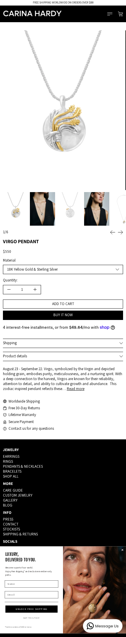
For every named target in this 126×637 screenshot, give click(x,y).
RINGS (8, 461)
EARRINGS (11, 456)
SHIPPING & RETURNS (20, 534)
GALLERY (10, 500)
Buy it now (63, 314)
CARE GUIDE (13, 490)
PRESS (8, 519)
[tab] (15, 209)
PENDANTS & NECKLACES (23, 466)
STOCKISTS (11, 529)
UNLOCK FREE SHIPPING (31, 609)
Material (9, 260)
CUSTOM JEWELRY (18, 495)
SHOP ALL (10, 476)
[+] (35, 289)
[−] (9, 289)
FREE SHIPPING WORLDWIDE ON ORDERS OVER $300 (63, 2)
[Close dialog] (122, 549)
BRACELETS (12, 471)
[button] (63, 110)
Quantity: (10, 280)
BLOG (7, 505)
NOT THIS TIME (31, 618)
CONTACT (10, 524)
